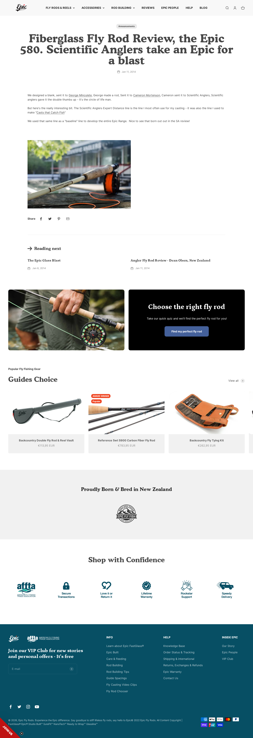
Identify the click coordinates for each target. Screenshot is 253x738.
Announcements (126, 26)
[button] (10, 727)
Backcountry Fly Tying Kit (207, 440)
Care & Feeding (116, 659)
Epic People (230, 652)
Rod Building (114, 665)
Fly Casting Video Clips (121, 684)
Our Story (228, 646)
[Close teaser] (21, 733)
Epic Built (112, 652)
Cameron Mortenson (146, 95)
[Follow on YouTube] (37, 706)
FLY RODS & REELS (58, 7)
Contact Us (170, 678)
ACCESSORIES (91, 7)
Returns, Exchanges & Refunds (183, 665)
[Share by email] (67, 218)
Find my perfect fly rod (186, 331)
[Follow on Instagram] (28, 706)
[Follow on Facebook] (10, 706)
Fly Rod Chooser (117, 691)
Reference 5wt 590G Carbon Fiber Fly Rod (126, 440)
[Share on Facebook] (41, 218)
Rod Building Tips (117, 671)
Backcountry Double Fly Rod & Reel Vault (46, 440)
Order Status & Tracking (178, 652)
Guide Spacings (116, 678)
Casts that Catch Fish (50, 112)
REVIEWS (148, 7)
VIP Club (227, 659)
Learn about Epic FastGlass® (125, 646)
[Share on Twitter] (49, 218)
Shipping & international (178, 659)
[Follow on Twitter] (19, 706)
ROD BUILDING (121, 7)
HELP (189, 7)
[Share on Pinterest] (58, 218)
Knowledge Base (174, 646)
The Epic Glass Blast (44, 260)
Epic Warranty (172, 671)
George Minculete (80, 95)
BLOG (203, 7)
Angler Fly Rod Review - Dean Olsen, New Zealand (170, 260)
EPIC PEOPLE (170, 7)
